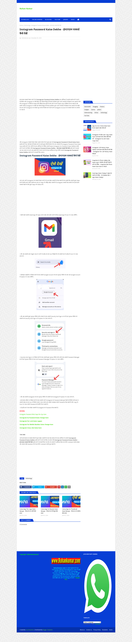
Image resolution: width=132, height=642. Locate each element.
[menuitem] (78, 19)
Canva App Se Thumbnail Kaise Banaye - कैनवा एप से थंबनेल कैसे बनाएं (71, 511)
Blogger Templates (48, 630)
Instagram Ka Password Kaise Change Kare (34, 418)
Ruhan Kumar (26, 8)
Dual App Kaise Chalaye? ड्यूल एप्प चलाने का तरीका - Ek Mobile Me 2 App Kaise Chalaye (102, 175)
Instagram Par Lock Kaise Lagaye (31, 421)
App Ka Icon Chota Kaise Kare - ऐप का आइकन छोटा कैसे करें (101, 127)
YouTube (86, 115)
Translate (97, 624)
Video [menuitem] (73, 19)
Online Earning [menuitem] (37, 19)
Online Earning (88, 112)
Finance (102, 106)
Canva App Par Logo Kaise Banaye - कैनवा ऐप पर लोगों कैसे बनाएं (28, 511)
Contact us (89, 630)
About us (82, 630)
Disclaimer (105, 630)
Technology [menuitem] (25, 19)
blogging (95, 106)
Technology (27, 25)
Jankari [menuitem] (65, 19)
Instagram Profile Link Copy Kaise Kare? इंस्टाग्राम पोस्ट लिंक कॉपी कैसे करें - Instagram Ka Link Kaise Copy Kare (102, 138)
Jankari (99, 109)
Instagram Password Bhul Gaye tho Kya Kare (33, 414)
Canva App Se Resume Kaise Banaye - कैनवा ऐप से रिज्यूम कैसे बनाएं (49, 511)
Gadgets (86, 109)
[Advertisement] (50, 54)
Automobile (87, 106)
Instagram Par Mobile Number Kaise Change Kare (36, 424)
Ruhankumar (25, 38)
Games (93, 109)
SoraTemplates (30, 630)
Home (21, 25)
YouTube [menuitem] (57, 19)
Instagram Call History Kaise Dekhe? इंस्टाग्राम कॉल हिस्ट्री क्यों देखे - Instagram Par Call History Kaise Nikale (102, 150)
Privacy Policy (97, 630)
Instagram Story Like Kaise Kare (31, 428)
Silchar (96, 112)
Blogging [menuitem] (48, 19)
